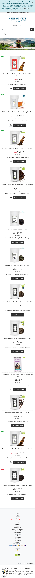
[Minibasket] (21, 25)
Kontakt (17, 513)
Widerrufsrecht (17, 531)
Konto (17, 515)
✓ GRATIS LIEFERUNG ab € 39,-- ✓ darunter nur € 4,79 (17, 12)
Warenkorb (17, 516)
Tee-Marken (17, 537)
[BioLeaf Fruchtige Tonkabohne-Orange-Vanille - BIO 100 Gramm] (17, 63)
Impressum (17, 524)
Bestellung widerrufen (17, 520)
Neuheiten (17, 539)
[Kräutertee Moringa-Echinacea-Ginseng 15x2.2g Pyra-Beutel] (17, 101)
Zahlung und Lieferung (17, 529)
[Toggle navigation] (3, 34)
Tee (17, 535)
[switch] (3, 576)
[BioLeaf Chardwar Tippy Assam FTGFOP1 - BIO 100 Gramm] (17, 174)
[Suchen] (32, 29)
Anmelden (15, 25)
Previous (2, 44)
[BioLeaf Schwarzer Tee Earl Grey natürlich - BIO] (17, 402)
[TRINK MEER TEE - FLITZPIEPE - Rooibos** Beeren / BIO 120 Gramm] (17, 364)
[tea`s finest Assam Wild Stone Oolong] (17, 218)
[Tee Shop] (17, 18)
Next (32, 44)
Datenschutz (17, 527)
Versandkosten (30, 563)
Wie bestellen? (17, 532)
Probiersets (17, 542)
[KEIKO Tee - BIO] (17, 44)
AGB (17, 526)
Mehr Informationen (19, 88)
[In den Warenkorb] (11, 88)
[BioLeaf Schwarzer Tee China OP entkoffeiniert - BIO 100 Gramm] (17, 138)
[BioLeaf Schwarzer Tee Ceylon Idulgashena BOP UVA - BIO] (17, 475)
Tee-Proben (17, 540)
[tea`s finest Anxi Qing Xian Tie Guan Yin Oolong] (17, 255)
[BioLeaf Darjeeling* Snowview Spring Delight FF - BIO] (17, 328)
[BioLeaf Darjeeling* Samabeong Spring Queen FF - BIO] (17, 291)
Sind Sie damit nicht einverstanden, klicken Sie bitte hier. (15, 9)
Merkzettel (17, 518)
